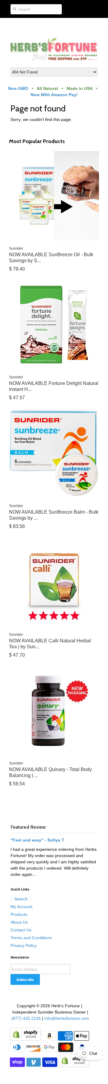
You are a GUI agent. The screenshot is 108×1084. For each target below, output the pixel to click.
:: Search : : (21, 898)
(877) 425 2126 (25, 1018)
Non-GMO (18, 88)
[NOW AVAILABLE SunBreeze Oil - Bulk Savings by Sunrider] (54, 196)
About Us (19, 922)
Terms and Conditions (31, 937)
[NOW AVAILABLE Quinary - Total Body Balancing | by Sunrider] (54, 711)
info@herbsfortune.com (66, 1018)
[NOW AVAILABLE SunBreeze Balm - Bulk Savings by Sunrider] (54, 453)
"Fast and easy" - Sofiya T (37, 840)
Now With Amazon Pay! (54, 94)
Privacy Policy (23, 945)
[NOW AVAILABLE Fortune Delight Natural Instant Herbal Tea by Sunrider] (54, 324)
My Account (21, 906)
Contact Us (21, 930)
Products (18, 914)
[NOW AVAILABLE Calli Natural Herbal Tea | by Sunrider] (54, 582)
